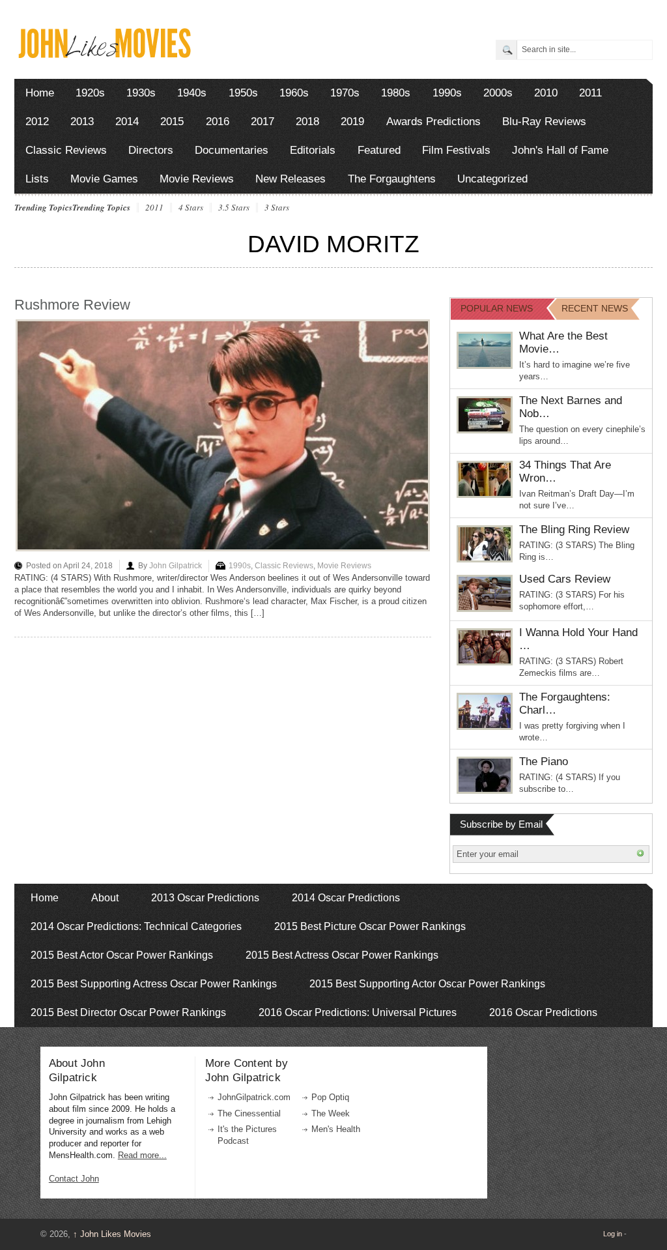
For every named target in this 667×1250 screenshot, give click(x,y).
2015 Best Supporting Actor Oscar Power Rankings (427, 983)
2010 (546, 93)
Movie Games (104, 179)
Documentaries (231, 150)
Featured (379, 150)
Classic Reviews (66, 150)
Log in (612, 1234)
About (105, 897)
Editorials (312, 150)
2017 (262, 121)
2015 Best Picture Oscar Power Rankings (370, 926)
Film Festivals (456, 150)
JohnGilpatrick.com (254, 1097)
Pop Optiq (330, 1097)
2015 (172, 121)
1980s (395, 93)
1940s (191, 93)
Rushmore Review (72, 305)
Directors (150, 150)
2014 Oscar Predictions (346, 897)
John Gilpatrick (175, 565)
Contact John (74, 1179)
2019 (352, 121)
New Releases (290, 179)
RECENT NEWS (594, 308)
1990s (447, 93)
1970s (345, 93)
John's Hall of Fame (560, 150)
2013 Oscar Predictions (205, 897)
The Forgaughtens (392, 179)
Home (39, 93)
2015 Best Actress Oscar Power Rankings (342, 955)
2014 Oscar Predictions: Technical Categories (136, 926)
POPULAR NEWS (497, 308)
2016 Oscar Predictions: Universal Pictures (358, 1012)
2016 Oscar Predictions (543, 1012)
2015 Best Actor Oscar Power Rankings (122, 955)
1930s (141, 93)
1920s (90, 93)
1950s (243, 93)
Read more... (142, 1155)
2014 (127, 121)
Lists (37, 179)
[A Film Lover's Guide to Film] (103, 54)
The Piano (543, 761)
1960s (294, 93)
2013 (82, 121)
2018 (307, 121)
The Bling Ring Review (574, 529)
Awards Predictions (433, 121)
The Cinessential (249, 1113)
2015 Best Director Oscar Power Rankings (128, 1012)
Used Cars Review (564, 579)
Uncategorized (492, 179)
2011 (590, 93)
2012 (37, 121)
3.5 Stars (233, 208)
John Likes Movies (112, 1234)
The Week (330, 1113)
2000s (498, 93)
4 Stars (190, 208)
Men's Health (335, 1129)
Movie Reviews (197, 179)
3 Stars (276, 208)
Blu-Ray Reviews (544, 121)
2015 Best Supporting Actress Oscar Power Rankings (154, 983)
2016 (217, 121)
